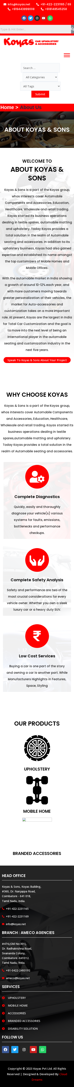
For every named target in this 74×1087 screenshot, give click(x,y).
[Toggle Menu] (67, 55)
